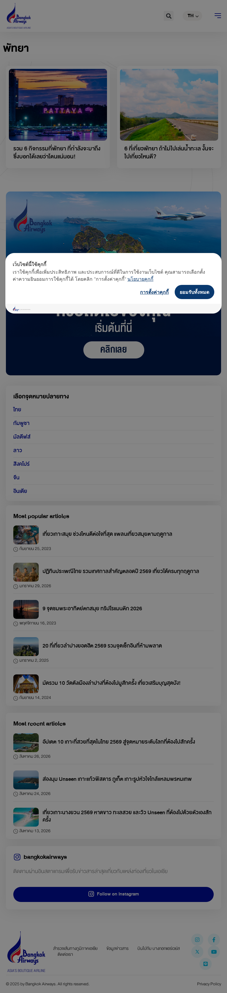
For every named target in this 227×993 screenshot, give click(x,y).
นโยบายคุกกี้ (140, 279)
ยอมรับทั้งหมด (194, 292)
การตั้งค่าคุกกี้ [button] (154, 292)
